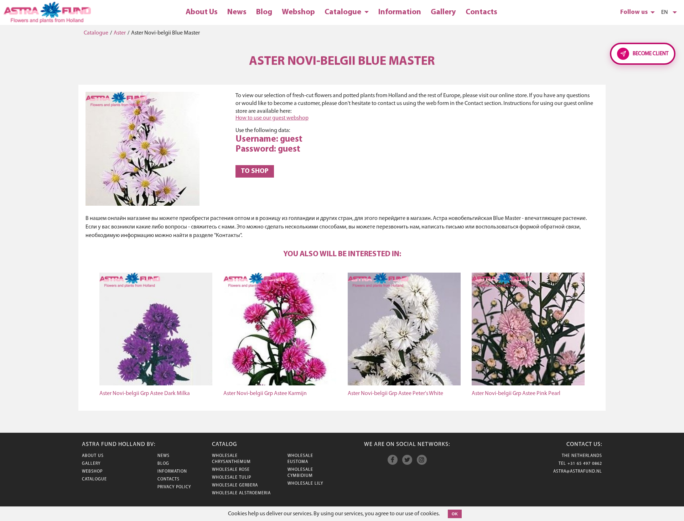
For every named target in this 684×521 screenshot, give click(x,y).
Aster (120, 33)
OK (455, 514)
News (237, 12)
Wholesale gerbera (235, 485)
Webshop (298, 12)
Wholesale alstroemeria (241, 493)
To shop (255, 171)
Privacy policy (174, 487)
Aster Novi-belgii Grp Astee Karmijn (265, 393)
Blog (264, 12)
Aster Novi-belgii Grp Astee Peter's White (395, 393)
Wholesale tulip (231, 477)
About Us (202, 12)
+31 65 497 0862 (585, 464)
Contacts (481, 12)
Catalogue (344, 12)
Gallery (443, 12)
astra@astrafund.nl (577, 471)
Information (399, 12)
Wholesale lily (305, 483)
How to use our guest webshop (272, 118)
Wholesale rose (231, 470)
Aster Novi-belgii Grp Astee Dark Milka (144, 393)
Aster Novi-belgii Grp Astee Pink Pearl (516, 393)
